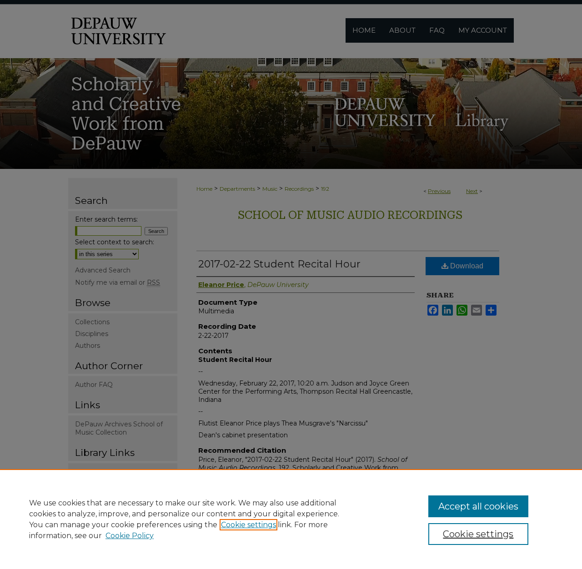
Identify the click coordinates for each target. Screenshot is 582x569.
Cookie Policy (129, 535)
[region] (291, 519)
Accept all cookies (478, 506)
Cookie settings (248, 524)
